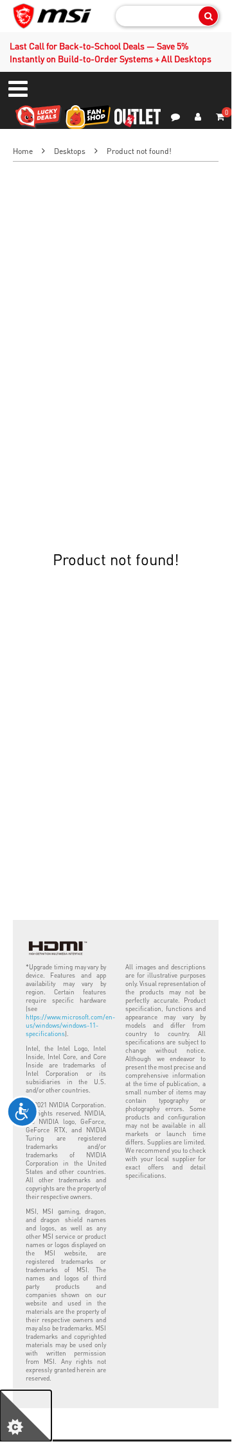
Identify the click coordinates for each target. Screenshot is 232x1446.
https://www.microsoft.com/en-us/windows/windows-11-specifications (70, 1025)
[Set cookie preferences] (25, 1416)
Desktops (69, 151)
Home (23, 151)
